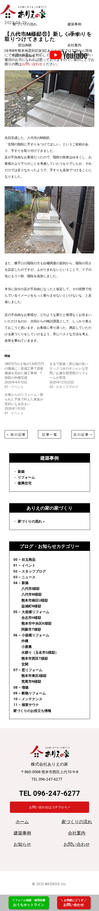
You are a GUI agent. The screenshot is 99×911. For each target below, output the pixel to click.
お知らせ (22, 844)
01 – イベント (24, 565)
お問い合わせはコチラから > (49, 807)
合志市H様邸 (31, 618)
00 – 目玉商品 (24, 560)
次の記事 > (83, 434)
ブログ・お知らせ (25, 34)
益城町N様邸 (31, 606)
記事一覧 (50, 434)
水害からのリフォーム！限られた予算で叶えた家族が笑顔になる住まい (24, 399)
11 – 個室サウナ (26, 705)
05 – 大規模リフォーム (31, 612)
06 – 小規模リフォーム (31, 635)
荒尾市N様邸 (31, 681)
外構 (24, 641)
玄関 (24, 664)
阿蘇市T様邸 (31, 629)
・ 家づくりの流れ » (29, 521)
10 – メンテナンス (27, 699)
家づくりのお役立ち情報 (32, 711)
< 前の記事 (16, 434)
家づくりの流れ (25, 24)
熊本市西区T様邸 (34, 658)
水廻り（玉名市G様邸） (39, 652)
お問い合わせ (25, 56)
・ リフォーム (24, 477)
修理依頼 (74, 34)
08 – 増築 (21, 687)
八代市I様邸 (30, 589)
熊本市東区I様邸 (34, 676)
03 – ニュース (24, 577)
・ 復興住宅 (22, 483)
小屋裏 (26, 647)
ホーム (22, 821)
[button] (49, 219)
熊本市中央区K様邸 (36, 623)
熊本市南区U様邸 (34, 600)
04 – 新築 (21, 583)
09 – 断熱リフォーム (29, 693)
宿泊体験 (25, 45)
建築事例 (74, 24)
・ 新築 (19, 472)
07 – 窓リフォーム (27, 670)
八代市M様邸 (31, 594)
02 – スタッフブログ (29, 571)
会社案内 (74, 45)
